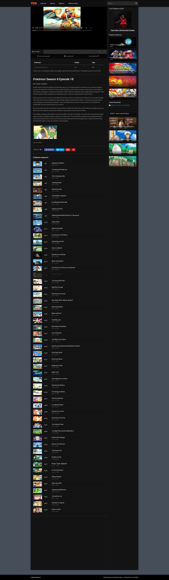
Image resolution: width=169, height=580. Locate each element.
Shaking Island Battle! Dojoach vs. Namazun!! (65, 215)
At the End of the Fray (58, 418)
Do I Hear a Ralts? (57, 274)
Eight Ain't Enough (57, 287)
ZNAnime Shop (73, 3)
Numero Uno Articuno (58, 444)
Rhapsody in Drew (57, 365)
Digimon (61, 3)
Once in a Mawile (57, 248)
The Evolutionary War (58, 176)
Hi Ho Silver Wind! (57, 352)
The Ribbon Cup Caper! (59, 339)
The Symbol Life (57, 450)
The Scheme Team (58, 424)
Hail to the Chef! (57, 483)
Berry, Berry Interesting (59, 326)
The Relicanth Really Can (59, 169)
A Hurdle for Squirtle (58, 503)
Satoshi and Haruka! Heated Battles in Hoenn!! (66, 346)
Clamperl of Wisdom (58, 163)
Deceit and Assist (57, 359)
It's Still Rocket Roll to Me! (59, 202)
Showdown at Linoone (58, 293)
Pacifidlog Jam (56, 320)
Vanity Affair (56, 222)
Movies (52, 3)
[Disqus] (68, 542)
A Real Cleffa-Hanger (58, 437)
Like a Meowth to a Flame (59, 378)
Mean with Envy (56, 313)
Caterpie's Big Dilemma (59, 489)
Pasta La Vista (56, 509)
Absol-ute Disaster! (57, 261)
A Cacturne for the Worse (59, 235)
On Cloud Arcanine (57, 470)
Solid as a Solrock (57, 209)
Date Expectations (57, 307)
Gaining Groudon (57, 189)
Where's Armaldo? (57, 228)
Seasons (43, 3)
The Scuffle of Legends (59, 195)
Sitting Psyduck (56, 476)
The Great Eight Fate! (58, 280)
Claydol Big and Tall (58, 241)
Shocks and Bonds (57, 398)
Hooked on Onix (56, 457)
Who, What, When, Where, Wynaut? (62, 300)
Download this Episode (40, 67)
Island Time (55, 372)
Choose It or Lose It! (58, 411)
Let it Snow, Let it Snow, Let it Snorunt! (63, 267)
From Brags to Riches (58, 391)
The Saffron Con (57, 496)
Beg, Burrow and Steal (58, 254)
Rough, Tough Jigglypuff (59, 463)
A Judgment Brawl (57, 405)
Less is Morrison (57, 333)
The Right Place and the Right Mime (63, 431)
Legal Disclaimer (36, 577)
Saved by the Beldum (58, 385)
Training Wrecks (57, 182)
